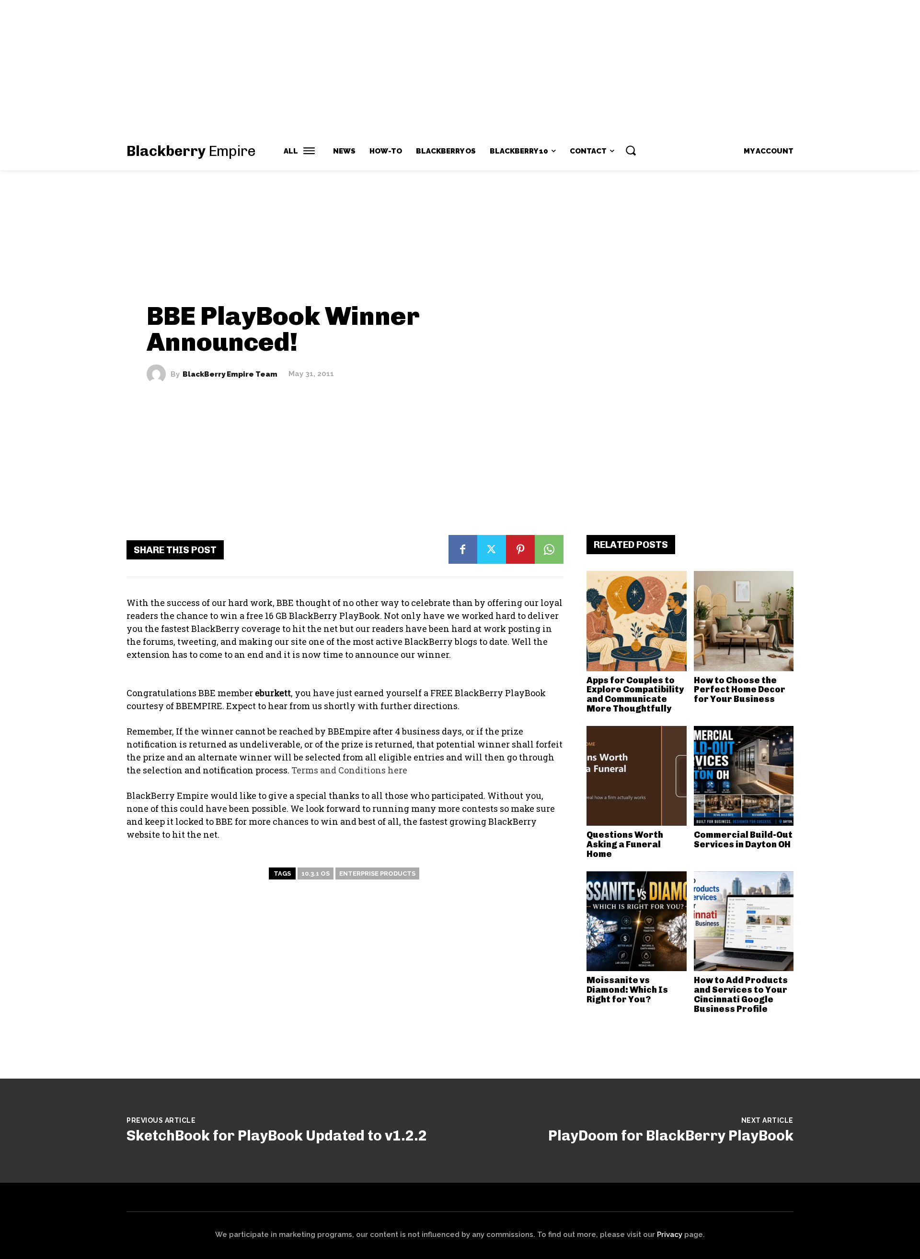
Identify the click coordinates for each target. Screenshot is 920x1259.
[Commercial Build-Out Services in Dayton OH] (744, 776)
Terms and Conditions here (349, 770)
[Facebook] (462, 549)
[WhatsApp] (549, 549)
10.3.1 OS (315, 873)
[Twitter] (491, 549)
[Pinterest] (520, 549)
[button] (630, 150)
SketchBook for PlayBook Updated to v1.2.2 (276, 1135)
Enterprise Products (377, 873)
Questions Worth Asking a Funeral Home (624, 844)
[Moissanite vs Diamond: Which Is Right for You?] (636, 921)
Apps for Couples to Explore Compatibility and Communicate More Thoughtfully (635, 694)
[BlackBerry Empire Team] (159, 374)
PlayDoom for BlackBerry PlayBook (671, 1135)
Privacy (669, 1234)
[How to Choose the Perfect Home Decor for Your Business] (744, 621)
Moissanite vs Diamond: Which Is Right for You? (627, 990)
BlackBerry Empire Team (230, 374)
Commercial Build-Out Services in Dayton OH (743, 840)
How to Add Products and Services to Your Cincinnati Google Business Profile (741, 994)
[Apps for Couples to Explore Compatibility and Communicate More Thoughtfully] (636, 621)
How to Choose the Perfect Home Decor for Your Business (739, 690)
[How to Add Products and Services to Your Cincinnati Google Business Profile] (744, 921)
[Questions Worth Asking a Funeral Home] (636, 776)
